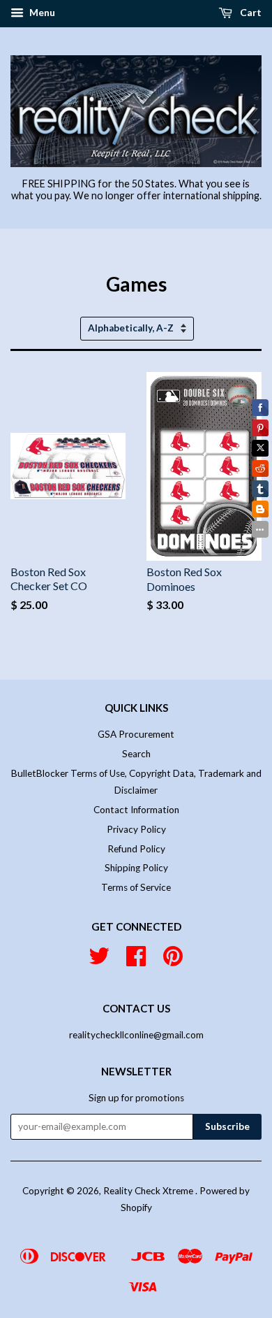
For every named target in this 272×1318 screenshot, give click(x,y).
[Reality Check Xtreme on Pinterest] (173, 960)
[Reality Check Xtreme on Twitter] (99, 960)
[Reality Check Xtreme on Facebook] (136, 960)
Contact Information (136, 809)
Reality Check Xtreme (149, 1190)
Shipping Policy (136, 867)
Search (136, 753)
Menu (41, 12)
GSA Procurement (136, 734)
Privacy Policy (136, 829)
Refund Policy (136, 848)
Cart (250, 12)
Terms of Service (136, 887)
